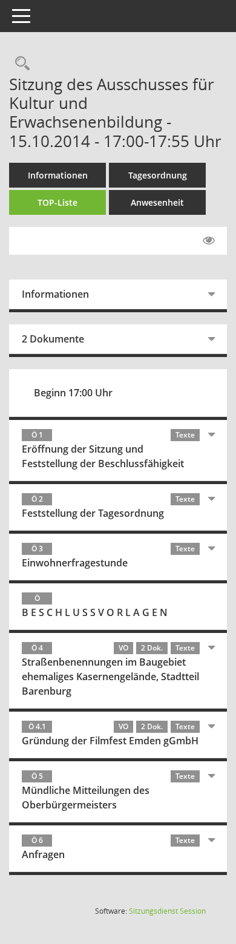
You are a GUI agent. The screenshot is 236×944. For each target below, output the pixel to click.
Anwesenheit (157, 202)
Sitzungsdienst (167, 911)
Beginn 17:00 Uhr (73, 392)
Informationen (58, 175)
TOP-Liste (57, 202)
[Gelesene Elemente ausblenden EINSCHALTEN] (209, 241)
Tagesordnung (157, 175)
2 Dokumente (53, 339)
